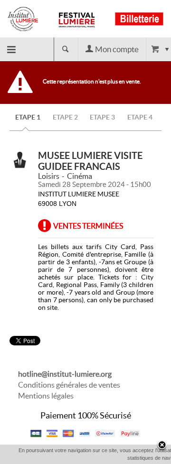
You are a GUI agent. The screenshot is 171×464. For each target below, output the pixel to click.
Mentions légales (46, 395)
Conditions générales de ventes (69, 384)
